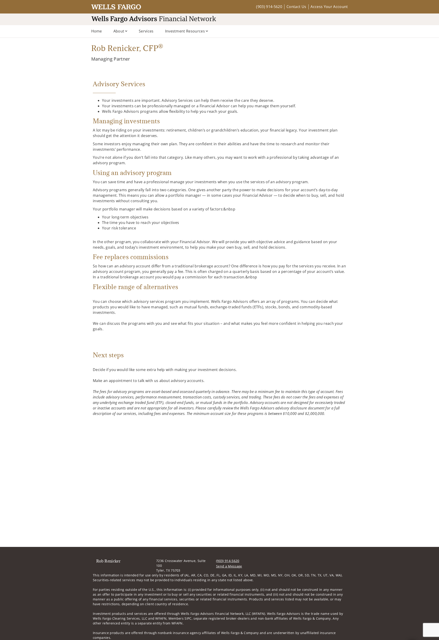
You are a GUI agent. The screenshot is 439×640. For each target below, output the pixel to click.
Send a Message (229, 566)
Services (146, 31)
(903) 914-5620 (269, 6)
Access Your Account (329, 6)
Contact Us (296, 6)
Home (96, 31)
